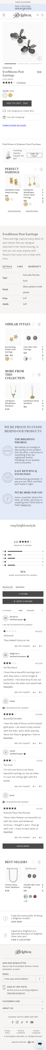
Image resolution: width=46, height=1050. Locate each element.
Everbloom (7, 68)
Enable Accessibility (23, 2)
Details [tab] (7, 266)
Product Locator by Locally (14, 125)
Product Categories (36, 1032)
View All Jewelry (32, 211)
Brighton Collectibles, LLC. (18, 1036)
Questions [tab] (20, 587)
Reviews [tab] (8, 587)
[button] (4, 15)
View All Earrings (14, 211)
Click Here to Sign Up (16, 993)
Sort (21, 610)
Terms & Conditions (21, 1032)
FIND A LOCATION (20, 940)
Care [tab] (20, 266)
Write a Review (29, 602)
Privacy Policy (7, 1032)
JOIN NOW (16, 922)
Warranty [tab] (34, 266)
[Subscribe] (39, 979)
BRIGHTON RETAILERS (19, 1042)
